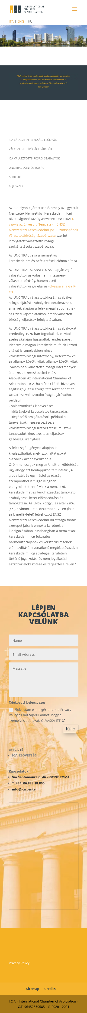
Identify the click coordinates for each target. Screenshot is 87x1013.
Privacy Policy (19, 963)
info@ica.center (24, 789)
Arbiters (15, 177)
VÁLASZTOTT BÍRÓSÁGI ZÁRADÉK (30, 149)
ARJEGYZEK (16, 186)
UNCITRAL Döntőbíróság (27, 168)
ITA (12, 21)
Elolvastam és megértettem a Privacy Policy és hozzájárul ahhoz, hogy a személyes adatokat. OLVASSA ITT (40, 715)
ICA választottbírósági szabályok (34, 158)
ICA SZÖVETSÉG (24, 755)
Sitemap (32, 988)
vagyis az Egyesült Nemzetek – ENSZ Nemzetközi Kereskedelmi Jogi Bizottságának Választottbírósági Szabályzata (43, 230)
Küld (70, 729)
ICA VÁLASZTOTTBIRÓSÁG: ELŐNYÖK (33, 140)
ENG (20, 21)
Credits (50, 988)
